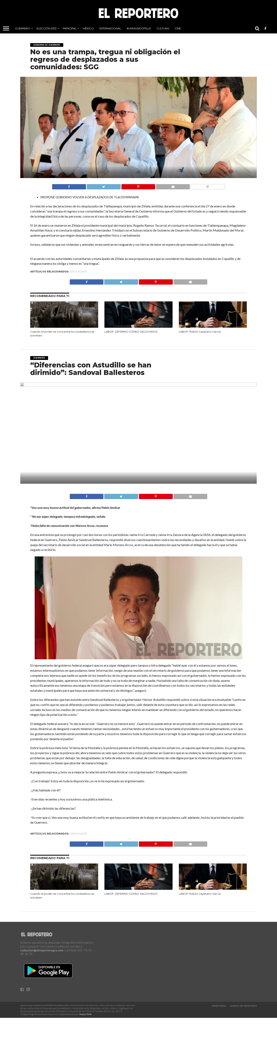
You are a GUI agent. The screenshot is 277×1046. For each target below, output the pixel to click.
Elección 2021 (46, 28)
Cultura (163, 28)
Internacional (110, 28)
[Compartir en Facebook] (69, 186)
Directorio (219, 1005)
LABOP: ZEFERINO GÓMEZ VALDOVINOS (131, 331)
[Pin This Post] (138, 186)
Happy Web (85, 1014)
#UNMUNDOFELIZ (139, 28)
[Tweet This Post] (104, 186)
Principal (69, 28)
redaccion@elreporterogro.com (41, 950)
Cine (178, 28)
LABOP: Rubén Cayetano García (200, 331)
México (88, 28)
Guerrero (22, 28)
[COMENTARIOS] (207, 186)
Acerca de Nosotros (243, 1005)
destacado (78, 271)
